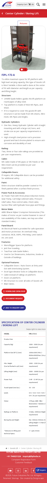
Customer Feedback (23, 462)
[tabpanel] (23, 48)
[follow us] (10, 470)
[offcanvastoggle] (44, 4)
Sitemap (15, 478)
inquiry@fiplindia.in (31, 456)
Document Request (14, 298)
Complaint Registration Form (23, 459)
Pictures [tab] (23, 23)
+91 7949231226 (14, 456)
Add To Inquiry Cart (15, 308)
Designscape (38, 478)
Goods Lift (14, 448)
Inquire (43, 470)
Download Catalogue (15, 291)
